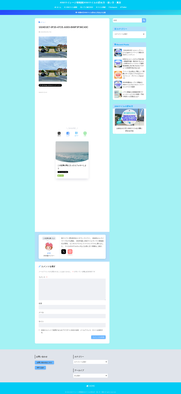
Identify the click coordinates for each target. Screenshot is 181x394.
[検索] (144, 20)
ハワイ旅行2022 (87, 7)
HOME (92, 386)
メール (41, 312)
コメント (43, 277)
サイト (41, 321)
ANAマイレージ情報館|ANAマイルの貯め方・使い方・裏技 (90, 2)
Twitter (124, 7)
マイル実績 (101, 7)
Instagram (113, 7)
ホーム (58, 7)
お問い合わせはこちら (44, 362)
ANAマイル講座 (71, 7)
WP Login (40, 367)
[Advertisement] (54, 109)
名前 (40, 303)
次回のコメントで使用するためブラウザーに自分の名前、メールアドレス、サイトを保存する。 (72, 331)
